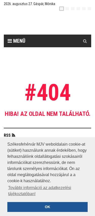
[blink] (89, 8)
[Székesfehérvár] (51, 23)
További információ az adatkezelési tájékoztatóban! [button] (39, 191)
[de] (78, 8)
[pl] (72, 8)
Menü (18, 41)
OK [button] (47, 207)
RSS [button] (7, 135)
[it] (84, 8)
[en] (67, 8)
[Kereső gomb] (85, 41)
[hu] (61, 8)
